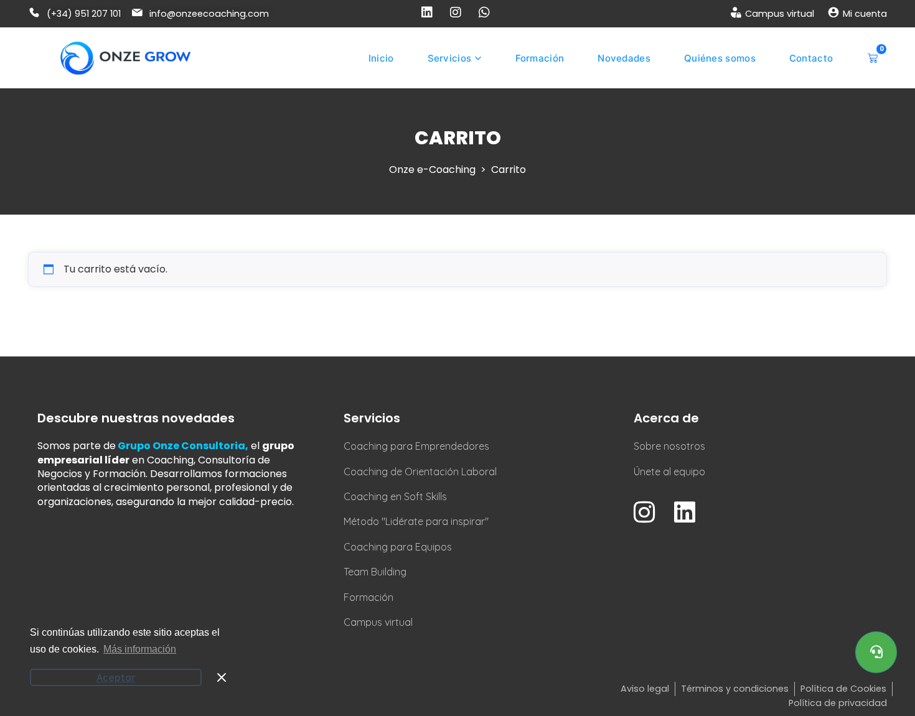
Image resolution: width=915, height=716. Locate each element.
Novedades (624, 58)
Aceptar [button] (116, 677)
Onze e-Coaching (432, 170)
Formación (540, 58)
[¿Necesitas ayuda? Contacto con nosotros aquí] (876, 652)
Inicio (381, 58)
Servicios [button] (450, 58)
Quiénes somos (720, 58)
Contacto (811, 58)
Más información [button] (139, 649)
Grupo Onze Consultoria (181, 446)
